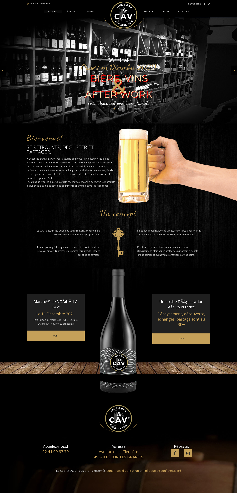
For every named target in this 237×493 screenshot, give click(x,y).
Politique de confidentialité (162, 471)
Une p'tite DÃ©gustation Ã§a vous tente (181, 304)
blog (166, 11)
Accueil (52, 11)
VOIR (55, 335)
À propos (72, 11)
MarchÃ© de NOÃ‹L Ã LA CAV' (56, 304)
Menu (90, 11)
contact (183, 11)
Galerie (148, 11)
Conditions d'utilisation (122, 471)
